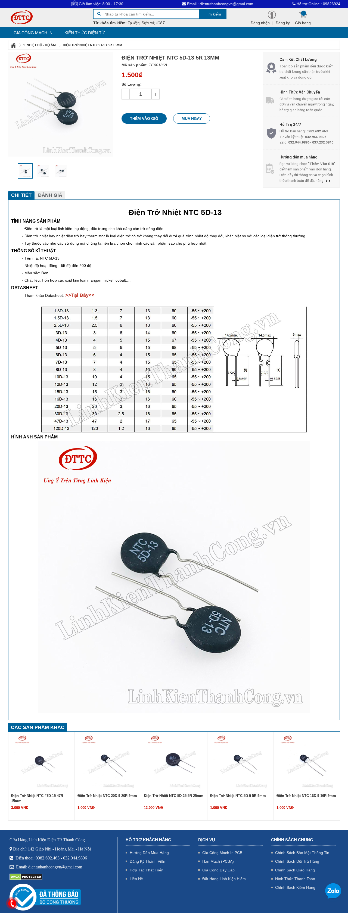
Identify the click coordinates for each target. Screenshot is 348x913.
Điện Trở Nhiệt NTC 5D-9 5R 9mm (238, 796)
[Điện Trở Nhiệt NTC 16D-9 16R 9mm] (307, 761)
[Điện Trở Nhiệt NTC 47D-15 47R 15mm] (41, 761)
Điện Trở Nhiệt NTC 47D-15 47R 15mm (37, 798)
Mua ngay (192, 118)
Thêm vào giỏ (144, 118)
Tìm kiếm (213, 14)
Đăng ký (283, 23)
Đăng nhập (260, 23)
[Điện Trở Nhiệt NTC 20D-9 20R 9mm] (108, 761)
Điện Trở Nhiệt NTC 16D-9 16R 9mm (306, 796)
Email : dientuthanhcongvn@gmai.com (194, 4)
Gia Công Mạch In (33, 32)
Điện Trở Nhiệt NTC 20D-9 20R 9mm (107, 796)
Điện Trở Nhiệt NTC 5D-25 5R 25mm (173, 796)
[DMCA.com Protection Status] (26, 876)
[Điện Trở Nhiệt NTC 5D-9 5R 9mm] (240, 761)
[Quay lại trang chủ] (14, 45)
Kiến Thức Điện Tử (84, 32)
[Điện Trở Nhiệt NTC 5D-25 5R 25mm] (174, 761)
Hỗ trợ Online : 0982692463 (294, 4)
